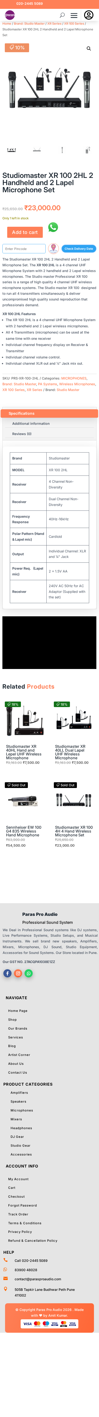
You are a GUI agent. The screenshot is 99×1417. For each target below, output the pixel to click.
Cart (11, 1188)
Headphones (21, 1128)
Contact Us (17, 1072)
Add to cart (25, 232)
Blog (12, 1046)
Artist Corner (19, 1055)
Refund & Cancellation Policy (32, 1240)
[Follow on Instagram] (18, 973)
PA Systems (47, 384)
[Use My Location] (53, 248)
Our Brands (17, 1028)
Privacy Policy (20, 1232)
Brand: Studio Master (29, 23)
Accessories (21, 1154)
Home (6, 23)
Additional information (31, 423)
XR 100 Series (74, 23)
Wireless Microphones (77, 384)
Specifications (22, 413)
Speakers (18, 1101)
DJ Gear (17, 1137)
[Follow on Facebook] (7, 973)
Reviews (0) (21, 434)
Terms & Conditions (25, 1223)
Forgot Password (22, 1205)
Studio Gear (21, 1145)
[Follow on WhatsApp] (29, 973)
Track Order (18, 1214)
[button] (89, 48)
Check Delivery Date (79, 248)
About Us (16, 1064)
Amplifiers (19, 1092)
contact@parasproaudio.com (38, 1279)
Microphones (22, 1110)
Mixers (16, 1119)
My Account (18, 1179)
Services (15, 1037)
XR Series (54, 23)
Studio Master (68, 390)
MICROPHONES (74, 378)
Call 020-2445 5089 (31, 1260)
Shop (12, 1019)
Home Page (18, 1011)
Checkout (16, 1196)
